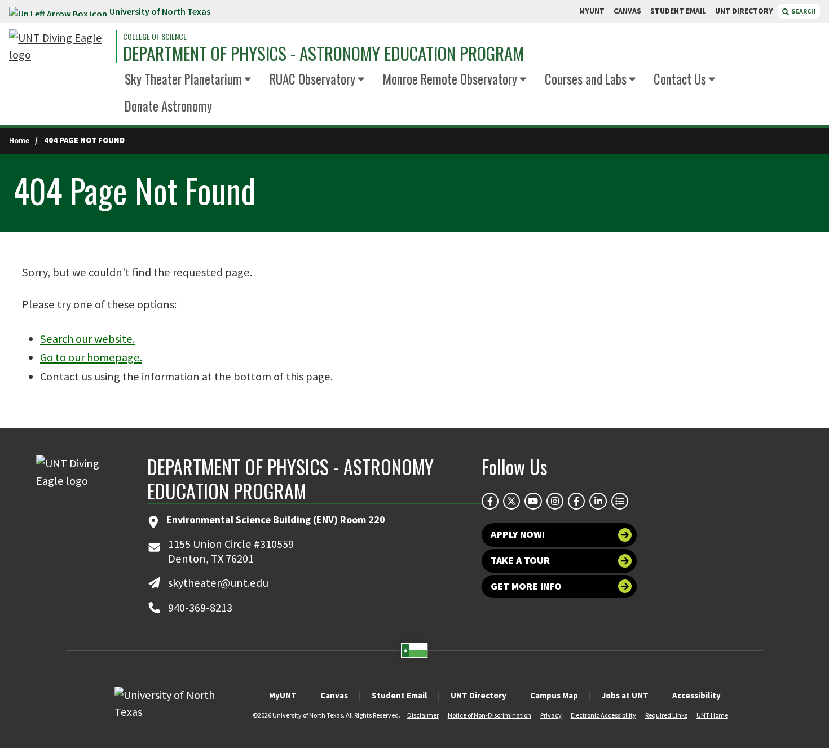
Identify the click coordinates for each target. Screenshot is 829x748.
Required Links (666, 715)
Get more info (526, 586)
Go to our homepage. (91, 357)
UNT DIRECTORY (744, 11)
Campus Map (554, 695)
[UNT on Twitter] (511, 501)
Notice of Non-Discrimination (489, 715)
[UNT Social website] (619, 501)
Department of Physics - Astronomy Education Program (323, 53)
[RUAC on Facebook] (576, 501)
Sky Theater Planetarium (183, 78)
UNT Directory (478, 695)
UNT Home (712, 715)
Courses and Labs (586, 78)
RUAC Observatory (312, 78)
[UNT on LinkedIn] (597, 501)
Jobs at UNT (625, 695)
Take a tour (520, 560)
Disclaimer (423, 715)
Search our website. (87, 338)
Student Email (399, 695)
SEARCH (802, 11)
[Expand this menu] (248, 79)
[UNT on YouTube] (532, 501)
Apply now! (518, 534)
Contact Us (680, 78)
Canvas (334, 695)
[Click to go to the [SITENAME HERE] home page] (60, 46)
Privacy (551, 715)
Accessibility (696, 695)
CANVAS (627, 11)
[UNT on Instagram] (554, 501)
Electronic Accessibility (603, 715)
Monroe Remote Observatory (449, 78)
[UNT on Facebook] (490, 501)
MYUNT (592, 11)
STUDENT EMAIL (678, 11)
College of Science (155, 36)
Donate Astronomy (168, 106)
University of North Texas (159, 11)
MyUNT (283, 695)
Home (19, 140)
